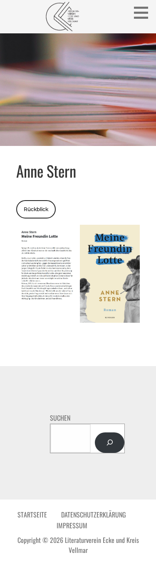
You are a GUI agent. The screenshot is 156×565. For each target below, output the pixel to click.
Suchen (60, 418)
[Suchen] (109, 442)
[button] (144, 12)
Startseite (32, 515)
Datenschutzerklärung (93, 515)
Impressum (72, 525)
